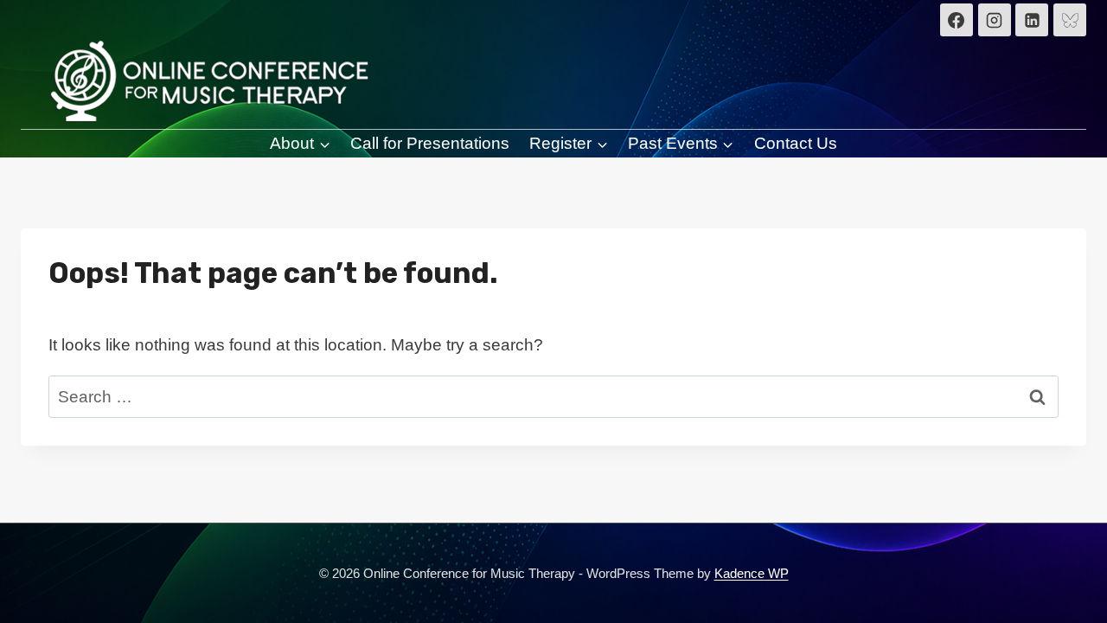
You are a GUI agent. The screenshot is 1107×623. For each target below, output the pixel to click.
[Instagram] (994, 19)
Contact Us (795, 143)
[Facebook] (956, 19)
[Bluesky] (1069, 19)
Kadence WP (751, 573)
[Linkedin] (1031, 19)
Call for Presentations (429, 143)
